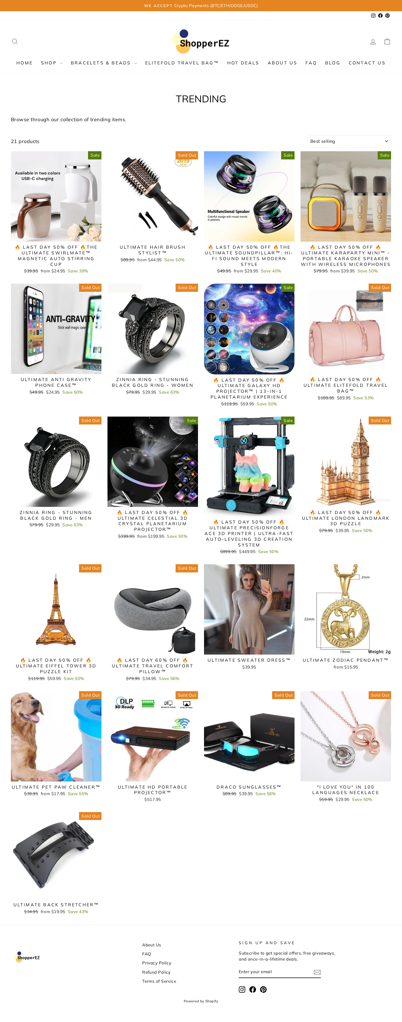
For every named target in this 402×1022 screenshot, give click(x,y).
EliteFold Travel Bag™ (182, 63)
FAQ (311, 63)
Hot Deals (243, 63)
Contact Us (367, 63)
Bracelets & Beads (102, 63)
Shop (50, 63)
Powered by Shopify (201, 1001)
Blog (332, 63)
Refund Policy (156, 972)
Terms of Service (159, 981)
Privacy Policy (156, 962)
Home (24, 63)
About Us (283, 63)
